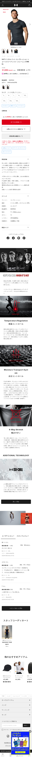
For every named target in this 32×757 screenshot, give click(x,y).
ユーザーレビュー (8, 536)
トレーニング (10, 56)
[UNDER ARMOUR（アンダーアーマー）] (16, 5)
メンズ (3, 56)
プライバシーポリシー (17, 729)
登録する (26, 725)
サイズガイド (5, 105)
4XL (11, 101)
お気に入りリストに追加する (15, 129)
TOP (3, 696)
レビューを (16, 608)
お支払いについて (6, 147)
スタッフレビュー (23, 536)
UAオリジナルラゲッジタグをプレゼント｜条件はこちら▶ (16, 1)
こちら (18, 212)
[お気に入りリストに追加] (10, 672)
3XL (4, 101)
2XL (25, 95)
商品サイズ (13, 105)
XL (19, 95)
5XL (17, 101)
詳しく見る (16, 501)
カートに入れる (15, 122)
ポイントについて (6, 151)
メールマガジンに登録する (9, 721)
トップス (17, 56)
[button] (29, 24)
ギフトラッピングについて (19, 147)
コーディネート (21, 105)
